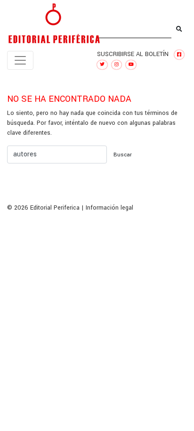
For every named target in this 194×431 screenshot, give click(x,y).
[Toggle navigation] (20, 60)
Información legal (109, 207)
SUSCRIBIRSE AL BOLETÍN (133, 54)
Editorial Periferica (55, 207)
